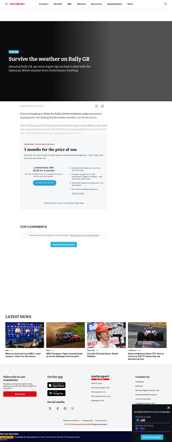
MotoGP (58, 4)
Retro (130, 4)
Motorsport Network (80, 424)
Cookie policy (87, 420)
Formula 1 (43, 4)
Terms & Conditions (71, 420)
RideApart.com (97, 400)
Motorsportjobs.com (100, 388)
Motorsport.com (98, 392)
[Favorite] (96, 106)
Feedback (139, 382)
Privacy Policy (101, 420)
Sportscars (96, 4)
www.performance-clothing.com (50, 133)
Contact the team (143, 399)
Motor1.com (96, 383)
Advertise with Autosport (146, 395)
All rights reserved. (99, 424)
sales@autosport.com (145, 403)
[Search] (165, 4)
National (81, 4)
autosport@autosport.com (147, 390)
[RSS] (72, 408)
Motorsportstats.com (100, 396)
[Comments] (103, 106)
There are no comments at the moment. (64, 235)
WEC (69, 4)
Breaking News (115, 4)
